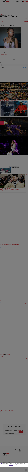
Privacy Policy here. (16, 464)
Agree (10, 465)
